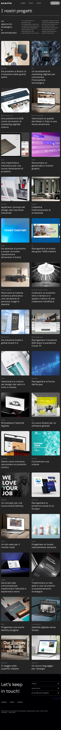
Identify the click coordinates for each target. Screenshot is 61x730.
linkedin (12, 702)
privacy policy (12, 712)
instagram (4, 702)
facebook (20, 702)
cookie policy (4, 712)
